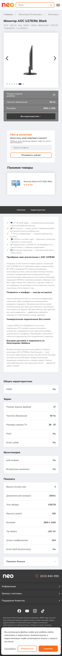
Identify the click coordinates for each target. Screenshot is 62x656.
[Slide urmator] (55, 58)
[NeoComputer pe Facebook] (19, 611)
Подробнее (10, 648)
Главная (8, 14)
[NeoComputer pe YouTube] (27, 611)
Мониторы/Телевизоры (30, 14)
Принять (48, 648)
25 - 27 (52, 424)
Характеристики (38, 210)
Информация (9, 586)
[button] (7, 84)
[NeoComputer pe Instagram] (35, 611)
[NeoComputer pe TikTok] (43, 611)
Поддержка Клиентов (13, 600)
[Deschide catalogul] (58, 4)
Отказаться (27, 648)
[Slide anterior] (7, 58)
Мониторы (53, 14)
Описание (21, 210)
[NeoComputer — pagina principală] (8, 576)
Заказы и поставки (12, 593)
